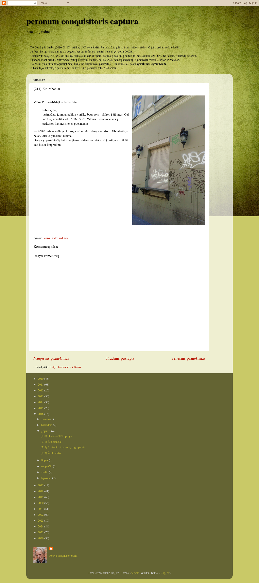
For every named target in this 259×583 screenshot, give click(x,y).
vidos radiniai (60, 238)
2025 (41, 532)
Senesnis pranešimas (188, 358)
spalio (45, 472)
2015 (41, 408)
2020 (41, 503)
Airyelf (135, 573)
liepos (45, 460)
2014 (41, 402)
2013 (41, 396)
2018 (41, 491)
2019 (41, 497)
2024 (41, 526)
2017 (41, 485)
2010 (41, 378)
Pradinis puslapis (120, 358)
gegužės (46, 431)
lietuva (46, 238)
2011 (41, 384)
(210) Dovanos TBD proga (56, 436)
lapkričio (46, 478)
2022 (41, 515)
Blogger (164, 573)
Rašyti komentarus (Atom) (65, 367)
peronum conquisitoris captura (82, 21)
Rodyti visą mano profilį (63, 555)
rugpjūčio (47, 466)
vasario (45, 419)
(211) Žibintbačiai (51, 442)
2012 (41, 390)
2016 (41, 414)
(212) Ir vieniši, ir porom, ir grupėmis (63, 447)
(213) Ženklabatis (51, 453)
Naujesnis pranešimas (51, 358)
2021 (41, 509)
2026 (41, 538)
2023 (41, 520)
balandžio (47, 425)
